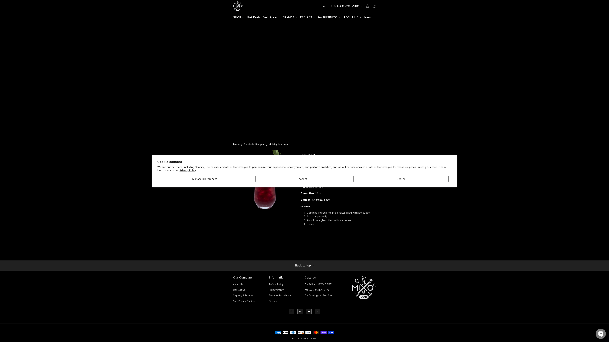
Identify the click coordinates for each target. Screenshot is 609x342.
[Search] (324, 6)
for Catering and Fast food (319, 295)
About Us (238, 284)
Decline (401, 178)
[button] (238, 17)
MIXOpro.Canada (309, 338)
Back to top (303, 265)
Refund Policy (276, 284)
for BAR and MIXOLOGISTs (319, 284)
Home (236, 144)
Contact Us (239, 290)
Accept (302, 178)
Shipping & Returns (243, 295)
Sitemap (273, 301)
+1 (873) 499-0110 (340, 6)
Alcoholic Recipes (254, 144)
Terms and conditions (280, 295)
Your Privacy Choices (244, 301)
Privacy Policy (188, 170)
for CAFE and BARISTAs (317, 290)
